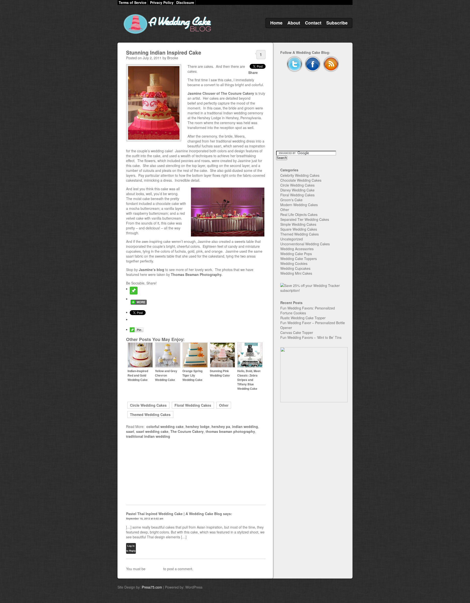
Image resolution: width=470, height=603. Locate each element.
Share (253, 72)
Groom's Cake (291, 199)
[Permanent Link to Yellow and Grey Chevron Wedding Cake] (167, 366)
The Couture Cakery (187, 431)
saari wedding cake (152, 431)
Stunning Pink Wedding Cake (220, 373)
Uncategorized (291, 238)
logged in (154, 568)
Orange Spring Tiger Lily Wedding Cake (192, 375)
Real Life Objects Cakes (298, 214)
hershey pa (221, 426)
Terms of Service (132, 2)
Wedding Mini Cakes (296, 273)
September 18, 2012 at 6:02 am (144, 518)
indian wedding (245, 426)
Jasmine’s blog (152, 269)
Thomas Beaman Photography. (196, 274)
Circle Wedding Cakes (148, 405)
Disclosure (185, 2)
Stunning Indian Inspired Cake (163, 52)
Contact (313, 22)
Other (223, 405)
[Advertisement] (196, 471)
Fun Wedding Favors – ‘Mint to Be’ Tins (310, 337)
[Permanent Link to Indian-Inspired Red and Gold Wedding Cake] (140, 366)
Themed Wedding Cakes (150, 414)
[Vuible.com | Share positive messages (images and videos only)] (134, 293)
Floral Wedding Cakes (193, 405)
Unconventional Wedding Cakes (305, 243)
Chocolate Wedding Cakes (300, 180)
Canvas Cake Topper (296, 332)
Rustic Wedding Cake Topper (303, 317)
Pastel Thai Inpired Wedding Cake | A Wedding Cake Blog (174, 513)
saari (130, 431)
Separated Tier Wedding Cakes (304, 219)
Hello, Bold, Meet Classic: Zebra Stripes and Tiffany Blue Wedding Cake (248, 380)
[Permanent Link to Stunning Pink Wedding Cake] (222, 366)
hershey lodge (198, 426)
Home (276, 22)
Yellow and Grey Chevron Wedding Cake (166, 375)
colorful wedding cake (165, 426)
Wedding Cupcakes (295, 268)
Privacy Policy (162, 2)
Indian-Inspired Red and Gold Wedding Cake (138, 375)
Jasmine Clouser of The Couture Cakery (221, 93)
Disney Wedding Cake (297, 190)
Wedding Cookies (293, 263)
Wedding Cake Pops (296, 253)
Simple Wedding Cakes (298, 224)
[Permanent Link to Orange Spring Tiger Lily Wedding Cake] (195, 366)
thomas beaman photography (230, 431)
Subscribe (337, 22)
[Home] (166, 33)
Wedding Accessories (297, 248)
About (293, 22)
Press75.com (152, 587)
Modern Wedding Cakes (299, 204)
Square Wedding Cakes (298, 229)
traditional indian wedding (148, 436)
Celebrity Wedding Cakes (299, 175)
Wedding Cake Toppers (298, 258)
